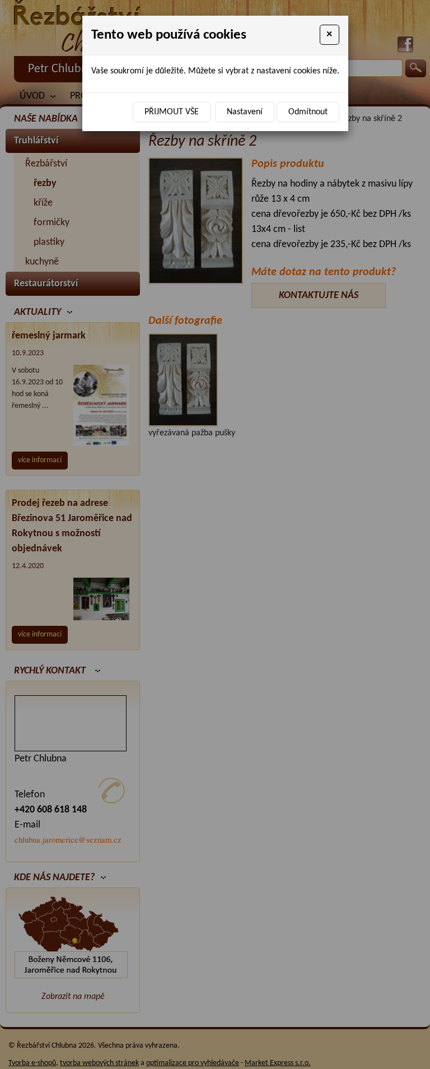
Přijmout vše (171, 112)
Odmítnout (308, 112)
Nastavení (245, 112)
